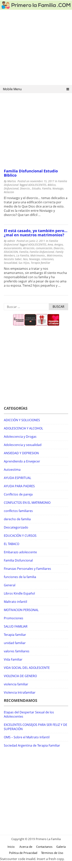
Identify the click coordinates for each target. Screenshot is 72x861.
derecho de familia (17, 519)
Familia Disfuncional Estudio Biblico (31, 173)
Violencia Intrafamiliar (20, 692)
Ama (50, 244)
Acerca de (25, 847)
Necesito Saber (13, 259)
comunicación (44, 248)
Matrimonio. (38, 255)
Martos (11, 181)
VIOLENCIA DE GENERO (20, 676)
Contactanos (44, 847)
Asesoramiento (13, 248)
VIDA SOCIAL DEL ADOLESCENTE (27, 668)
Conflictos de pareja (18, 494)
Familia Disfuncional (42, 252)
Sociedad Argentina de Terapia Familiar (32, 745)
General (9, 585)
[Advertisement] (36, 49)
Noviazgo (57, 188)
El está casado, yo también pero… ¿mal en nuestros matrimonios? (35, 232)
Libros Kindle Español (19, 593)
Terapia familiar (40, 263)
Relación (9, 192)
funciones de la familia (20, 577)
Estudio (36, 188)
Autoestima (12, 469)
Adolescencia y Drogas (20, 436)
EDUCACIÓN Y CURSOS (20, 535)
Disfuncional (11, 188)
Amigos (58, 244)
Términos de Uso (52, 853)
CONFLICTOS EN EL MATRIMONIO (27, 502)
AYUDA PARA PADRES (19, 486)
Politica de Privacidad (23, 853)
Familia (46, 188)
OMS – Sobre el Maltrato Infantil (27, 737)
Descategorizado (16, 527)
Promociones (13, 618)
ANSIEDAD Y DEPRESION (21, 453)
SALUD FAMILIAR (15, 626)
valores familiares (16, 651)
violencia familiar (16, 684)
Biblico (52, 185)
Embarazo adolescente (20, 552)
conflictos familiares (18, 511)
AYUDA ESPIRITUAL (17, 478)
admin (11, 241)
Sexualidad (10, 263)
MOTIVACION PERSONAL (21, 610)
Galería (61, 847)
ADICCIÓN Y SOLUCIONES (22, 420)
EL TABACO (11, 544)
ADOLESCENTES (37, 185)
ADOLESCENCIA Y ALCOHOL (23, 428)
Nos (25, 259)
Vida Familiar (13, 659)
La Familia (22, 255)
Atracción (28, 248)
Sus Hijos (23, 263)
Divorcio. (25, 188)
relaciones (47, 259)
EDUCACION (11, 252)
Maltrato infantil (15, 602)
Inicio (11, 847)
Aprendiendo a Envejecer (22, 461)
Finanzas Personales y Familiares (27, 569)
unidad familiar (15, 643)
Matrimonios (54, 255)
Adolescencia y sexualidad (22, 445)
